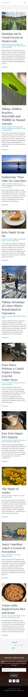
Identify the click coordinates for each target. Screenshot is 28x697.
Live (19, 239)
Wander (19, 46)
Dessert (15, 239)
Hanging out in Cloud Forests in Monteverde (12, 37)
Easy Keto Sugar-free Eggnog (13, 435)
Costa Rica (16, 44)
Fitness (15, 383)
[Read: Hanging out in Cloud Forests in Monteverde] (14, 21)
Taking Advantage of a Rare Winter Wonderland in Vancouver (13, 307)
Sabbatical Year (11, 46)
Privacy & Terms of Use (14, 688)
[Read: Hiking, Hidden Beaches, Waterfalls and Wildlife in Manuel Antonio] (14, 89)
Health (15, 495)
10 (21, 645)
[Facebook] (10, 680)
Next (14, 648)
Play (14, 316)
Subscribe (14, 675)
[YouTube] (17, 680)
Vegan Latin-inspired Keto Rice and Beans (14, 608)
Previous (14, 642)
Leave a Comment (7, 44)
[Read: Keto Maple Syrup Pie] (14, 219)
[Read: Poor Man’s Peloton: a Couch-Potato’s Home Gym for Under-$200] (14, 352)
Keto (17, 240)
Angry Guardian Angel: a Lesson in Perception (13, 547)
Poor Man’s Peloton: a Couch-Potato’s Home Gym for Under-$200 (13, 372)
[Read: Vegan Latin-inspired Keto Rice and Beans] (14, 592)
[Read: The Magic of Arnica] (14, 476)
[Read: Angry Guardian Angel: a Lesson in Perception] (14, 531)
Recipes (23, 239)
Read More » (5, 67)
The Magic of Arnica (10, 490)
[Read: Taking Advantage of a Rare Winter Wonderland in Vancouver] (14, 282)
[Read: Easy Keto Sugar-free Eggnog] (14, 420)
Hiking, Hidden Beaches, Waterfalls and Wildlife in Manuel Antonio (13, 116)
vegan (18, 617)
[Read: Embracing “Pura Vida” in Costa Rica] (14, 164)
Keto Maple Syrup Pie (13, 234)
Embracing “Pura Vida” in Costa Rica (14, 178)
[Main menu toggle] (24, 2)
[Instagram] (14, 680)
